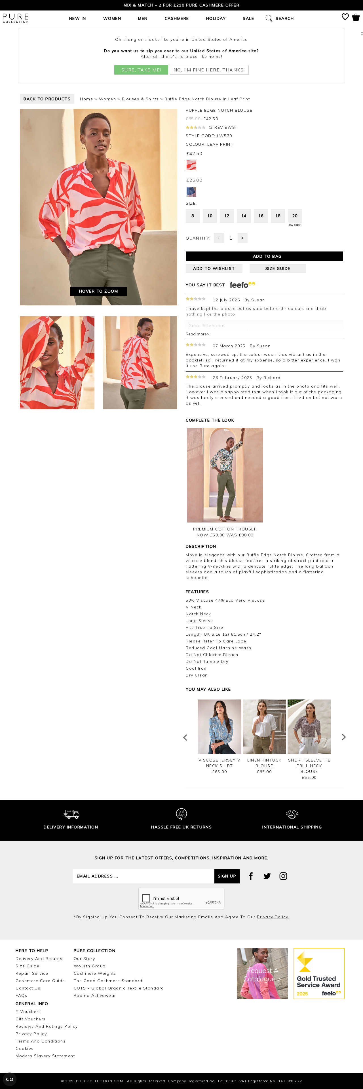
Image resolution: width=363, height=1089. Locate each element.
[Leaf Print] (191, 165)
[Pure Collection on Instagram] (283, 876)
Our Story (84, 958)
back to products (47, 99)
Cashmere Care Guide (40, 980)
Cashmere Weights (95, 973)
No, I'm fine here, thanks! (209, 70)
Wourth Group (90, 966)
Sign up (227, 876)
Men (143, 18)
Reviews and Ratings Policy (47, 1026)
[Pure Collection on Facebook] (251, 876)
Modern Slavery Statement (45, 1055)
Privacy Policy (31, 1033)
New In (77, 18)
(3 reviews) (222, 127)
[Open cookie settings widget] (9, 1079)
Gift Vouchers (31, 1019)
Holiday (216, 18)
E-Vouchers (28, 1011)
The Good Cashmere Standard (108, 980)
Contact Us (28, 988)
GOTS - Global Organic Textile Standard (119, 988)
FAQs (21, 995)
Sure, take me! (141, 70)
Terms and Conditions (41, 1041)
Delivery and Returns (39, 958)
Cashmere (177, 18)
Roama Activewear (95, 995)
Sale (248, 18)
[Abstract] (191, 192)
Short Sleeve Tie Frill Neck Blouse (309, 766)
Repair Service (32, 973)
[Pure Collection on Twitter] (267, 876)
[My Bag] (356, 18)
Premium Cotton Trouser (225, 529)
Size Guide (27, 966)
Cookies (25, 1048)
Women (112, 18)
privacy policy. (273, 916)
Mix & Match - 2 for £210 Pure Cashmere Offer (181, 5)
